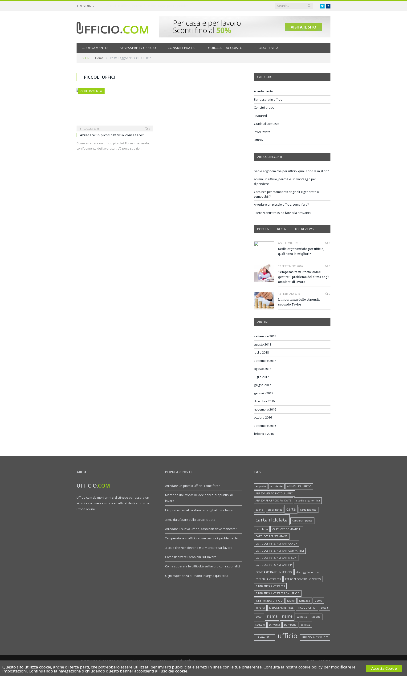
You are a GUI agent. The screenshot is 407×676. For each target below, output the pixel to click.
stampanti (290, 624)
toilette (305, 624)
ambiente (276, 486)
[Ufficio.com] (112, 27)
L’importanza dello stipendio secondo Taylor (299, 301)
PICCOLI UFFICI (307, 607)
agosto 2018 (262, 344)
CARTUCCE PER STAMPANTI (272, 536)
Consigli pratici (182, 47)
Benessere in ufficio (137, 47)
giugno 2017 (262, 385)
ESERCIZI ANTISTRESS (268, 579)
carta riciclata (272, 519)
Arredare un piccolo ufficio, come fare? (112, 135)
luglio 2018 (261, 352)
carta (291, 509)
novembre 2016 (265, 409)
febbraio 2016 (264, 434)
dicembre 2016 (264, 401)
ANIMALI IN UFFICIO (299, 486)
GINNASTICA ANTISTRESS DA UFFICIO (278, 593)
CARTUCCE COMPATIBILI (286, 529)
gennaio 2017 (263, 393)
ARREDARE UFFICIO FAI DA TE (273, 500)
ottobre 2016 (263, 417)
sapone (316, 616)
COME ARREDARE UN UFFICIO (274, 572)
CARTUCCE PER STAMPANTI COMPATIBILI (280, 550)
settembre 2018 (265, 336)
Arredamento (95, 47)
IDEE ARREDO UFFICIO (269, 600)
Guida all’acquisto (225, 47)
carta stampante (302, 520)
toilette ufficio (264, 637)
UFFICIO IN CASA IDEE (315, 637)
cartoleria (262, 529)
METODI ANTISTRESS (281, 607)
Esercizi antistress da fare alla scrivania (282, 213)
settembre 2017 (265, 360)
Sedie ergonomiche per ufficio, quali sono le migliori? (291, 171)
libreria (260, 607)
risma (272, 616)
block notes (275, 509)
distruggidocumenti (308, 572)
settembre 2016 (265, 426)
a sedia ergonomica (308, 500)
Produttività (266, 47)
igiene (291, 600)
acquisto (261, 486)
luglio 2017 (261, 377)
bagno (259, 509)
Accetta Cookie (384, 668)
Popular (264, 229)
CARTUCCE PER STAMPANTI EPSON (276, 557)
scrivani (260, 624)
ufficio (287, 635)
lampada (304, 600)
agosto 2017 (262, 369)
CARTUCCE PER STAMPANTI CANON (276, 543)
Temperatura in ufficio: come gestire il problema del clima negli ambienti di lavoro (303, 277)
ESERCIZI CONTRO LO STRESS (303, 579)
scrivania (274, 624)
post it (324, 607)
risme (287, 616)
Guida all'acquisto (267, 124)
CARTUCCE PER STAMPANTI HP (274, 564)
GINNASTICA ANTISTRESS (270, 586)
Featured (260, 116)
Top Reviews (304, 229)
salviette (302, 616)
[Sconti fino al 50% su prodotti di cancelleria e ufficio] (244, 36)
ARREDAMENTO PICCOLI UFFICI (274, 493)
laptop (318, 600)
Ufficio (258, 140)
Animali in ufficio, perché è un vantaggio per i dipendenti (148, 6)
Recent (282, 229)
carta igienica (308, 509)
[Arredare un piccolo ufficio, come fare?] (115, 108)
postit (259, 616)
